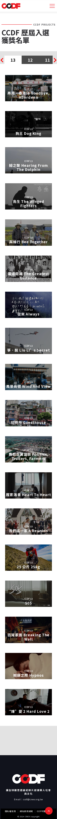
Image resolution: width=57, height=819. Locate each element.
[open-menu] (52, 5)
